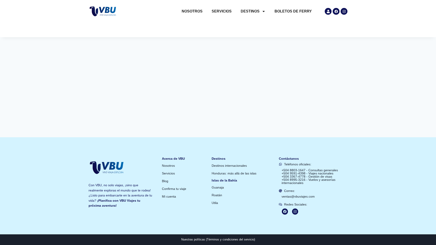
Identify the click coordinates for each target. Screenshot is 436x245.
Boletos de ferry (293, 11)
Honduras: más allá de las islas (234, 173)
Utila (215, 203)
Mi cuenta (169, 196)
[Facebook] (336, 11)
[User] (328, 11)
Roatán (217, 195)
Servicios (222, 11)
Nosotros (192, 11)
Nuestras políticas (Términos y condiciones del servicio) (218, 239)
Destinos (250, 11)
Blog (165, 181)
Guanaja (218, 187)
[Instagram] (344, 11)
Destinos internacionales (229, 165)
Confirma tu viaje (174, 189)
